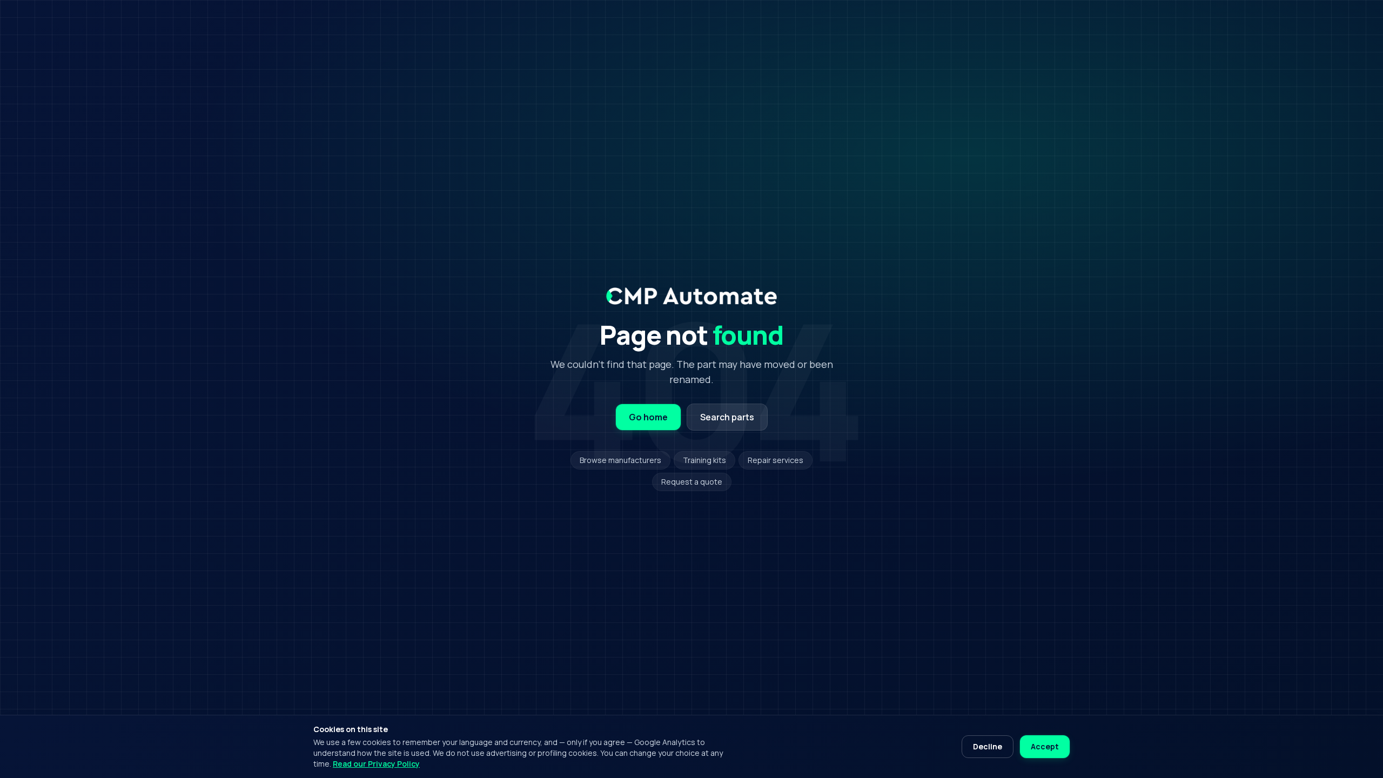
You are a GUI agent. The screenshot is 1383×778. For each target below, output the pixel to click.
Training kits (704, 460)
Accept (1045, 746)
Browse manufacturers (620, 460)
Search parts (727, 417)
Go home (648, 417)
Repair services (775, 460)
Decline (987, 746)
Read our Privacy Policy (376, 764)
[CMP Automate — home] (691, 296)
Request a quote (691, 482)
